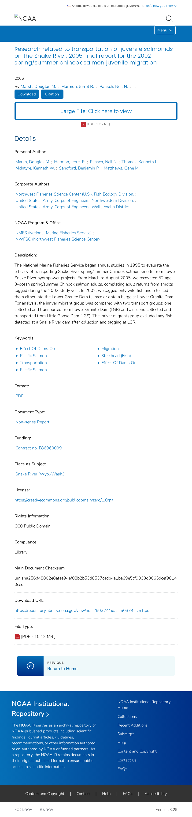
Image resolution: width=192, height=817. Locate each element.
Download (27, 94)
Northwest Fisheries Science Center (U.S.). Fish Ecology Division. (74, 194)
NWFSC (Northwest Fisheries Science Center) (57, 239)
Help (122, 742)
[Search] (170, 18)
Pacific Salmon (33, 355)
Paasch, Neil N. (114, 86)
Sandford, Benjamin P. (79, 168)
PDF (19, 396)
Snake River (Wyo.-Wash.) (39, 474)
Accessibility (156, 793)
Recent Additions (133, 725)
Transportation (33, 362)
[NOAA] (25, 18)
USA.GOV (46, 809)
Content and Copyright (137, 751)
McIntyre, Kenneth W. (35, 168)
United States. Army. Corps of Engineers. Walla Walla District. (72, 207)
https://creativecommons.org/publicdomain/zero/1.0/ (62, 500)
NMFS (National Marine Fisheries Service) (53, 233)
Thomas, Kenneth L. (140, 162)
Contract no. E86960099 (38, 448)
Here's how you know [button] (159, 6)
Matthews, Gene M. (122, 168)
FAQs (122, 769)
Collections (127, 716)
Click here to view (96, 111)
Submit (124, 734)
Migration (110, 348)
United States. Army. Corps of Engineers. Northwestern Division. (74, 200)
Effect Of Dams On (37, 348)
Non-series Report (32, 422)
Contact (83, 793)
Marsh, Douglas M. (38, 86)
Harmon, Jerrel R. (78, 86)
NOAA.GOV (23, 809)
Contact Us (127, 760)
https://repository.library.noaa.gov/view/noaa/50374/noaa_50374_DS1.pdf (83, 610)
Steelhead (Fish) (116, 355)
